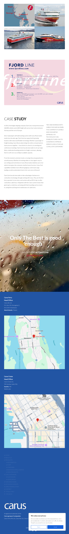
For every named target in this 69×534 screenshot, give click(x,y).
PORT (9, 465)
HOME (7, 455)
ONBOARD (10, 467)
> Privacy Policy (9, 491)
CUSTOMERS (11, 477)
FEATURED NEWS (10, 482)
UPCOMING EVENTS (11, 484)
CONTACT (8, 489)
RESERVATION (11, 462)
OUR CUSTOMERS (10, 474)
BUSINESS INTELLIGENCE (15, 470)
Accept (55, 527)
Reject (38, 527)
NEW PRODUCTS (12, 472)
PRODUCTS (8, 460)
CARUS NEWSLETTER (12, 486)
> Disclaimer (8, 494)
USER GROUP (11, 479)
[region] (47, 522)
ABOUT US (8, 457)
